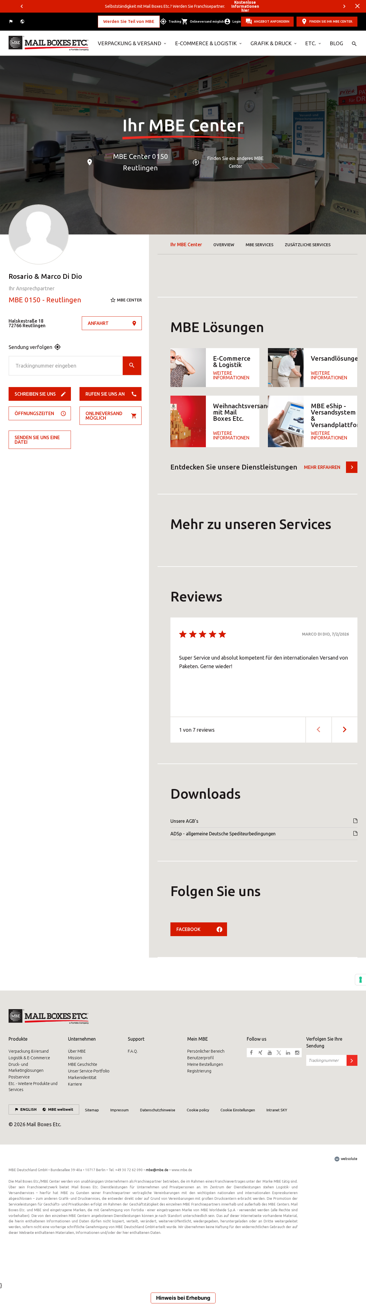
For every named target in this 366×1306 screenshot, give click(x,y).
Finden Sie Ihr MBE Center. (331, 21)
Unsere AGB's (184, 821)
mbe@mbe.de (157, 1170)
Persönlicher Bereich (205, 1051)
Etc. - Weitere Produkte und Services (33, 1086)
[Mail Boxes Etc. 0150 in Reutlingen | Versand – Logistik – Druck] (49, 43)
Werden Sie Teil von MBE (128, 21)
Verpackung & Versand (129, 43)
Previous (21, 6)
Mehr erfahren (322, 467)
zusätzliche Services (308, 244)
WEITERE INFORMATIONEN (231, 375)
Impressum (119, 1110)
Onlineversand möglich (103, 416)
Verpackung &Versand (29, 1051)
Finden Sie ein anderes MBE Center (235, 162)
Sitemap (92, 1110)
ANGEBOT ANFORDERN (271, 21)
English (28, 1109)
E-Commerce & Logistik (206, 43)
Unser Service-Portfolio (89, 1071)
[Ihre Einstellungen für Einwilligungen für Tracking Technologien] (360, 979)
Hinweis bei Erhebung (183, 1298)
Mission (75, 1058)
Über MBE (77, 1051)
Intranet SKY (276, 1110)
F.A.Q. (133, 1051)
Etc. (310, 43)
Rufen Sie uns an (105, 393)
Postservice (19, 1077)
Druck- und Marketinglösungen (26, 1067)
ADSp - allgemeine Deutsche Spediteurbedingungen (223, 833)
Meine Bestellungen (205, 1064)
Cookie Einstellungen (237, 1110)
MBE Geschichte (82, 1064)
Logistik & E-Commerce (29, 1058)
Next (344, 6)
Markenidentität (82, 1077)
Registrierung (199, 1071)
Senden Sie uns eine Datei (37, 440)
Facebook (188, 929)
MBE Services (259, 244)
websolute (348, 1159)
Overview (223, 244)
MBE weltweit (60, 1109)
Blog (336, 43)
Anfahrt (98, 323)
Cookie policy (198, 1110)
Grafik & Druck (271, 43)
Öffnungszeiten (34, 413)
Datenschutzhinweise (157, 1110)
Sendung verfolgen (30, 347)
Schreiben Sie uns (35, 393)
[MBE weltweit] (23, 21)
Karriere (75, 1084)
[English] (11, 21)
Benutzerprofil (200, 1058)
